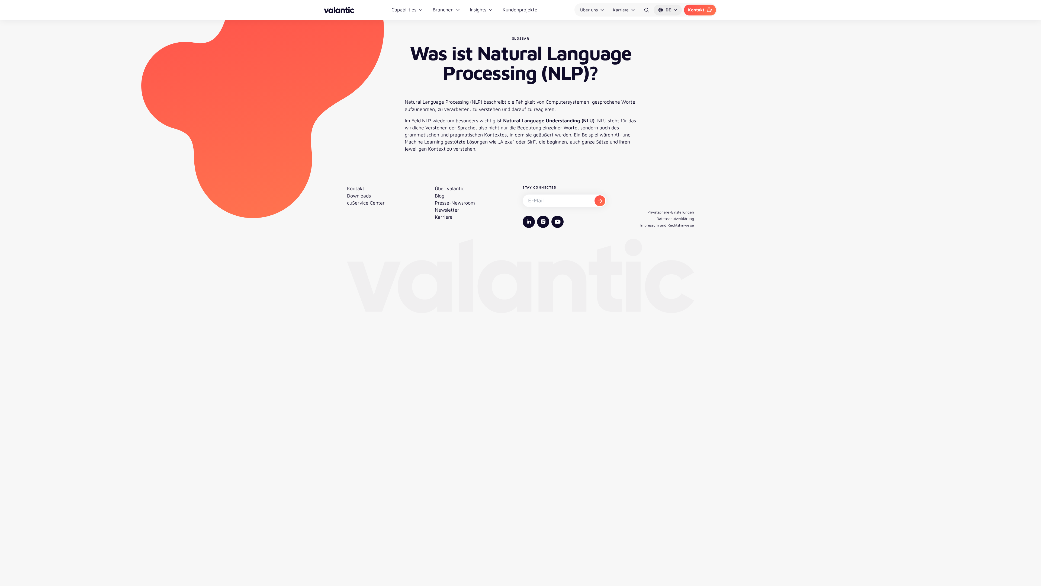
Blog (439, 196)
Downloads (359, 196)
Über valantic (449, 188)
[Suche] (646, 10)
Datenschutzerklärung (675, 218)
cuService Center (366, 203)
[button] (668, 10)
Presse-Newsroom (455, 203)
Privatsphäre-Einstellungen (670, 212)
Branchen (443, 9)
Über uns (589, 9)
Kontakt (696, 9)
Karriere (621, 9)
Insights (478, 9)
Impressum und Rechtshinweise (667, 225)
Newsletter (447, 210)
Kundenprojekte (520, 9)
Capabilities (403, 9)
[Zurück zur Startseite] (339, 10)
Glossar (520, 38)
